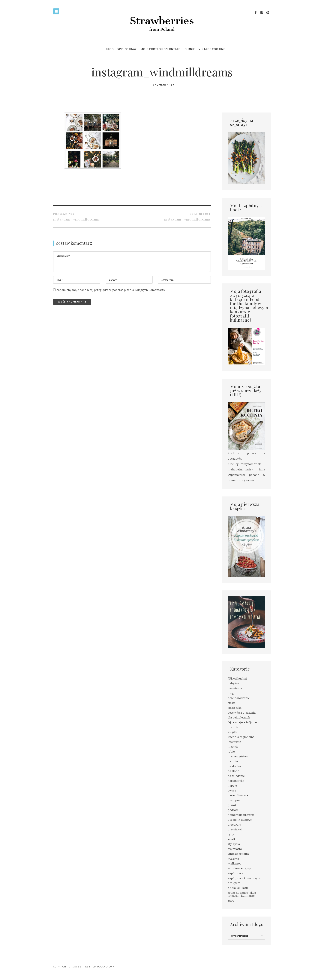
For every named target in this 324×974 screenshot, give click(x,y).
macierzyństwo (238, 757)
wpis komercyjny (239, 869)
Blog (110, 49)
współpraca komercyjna (244, 878)
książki (232, 732)
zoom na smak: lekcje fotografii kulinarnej (242, 894)
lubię (231, 752)
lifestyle (233, 747)
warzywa (233, 859)
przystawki (235, 830)
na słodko (234, 766)
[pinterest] (268, 12)
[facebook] (256, 12)
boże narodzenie (239, 698)
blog (231, 693)
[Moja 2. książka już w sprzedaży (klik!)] (246, 426)
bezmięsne (235, 688)
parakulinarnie (238, 796)
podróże (233, 810)
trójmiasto (235, 849)
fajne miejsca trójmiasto (244, 723)
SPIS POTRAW (127, 49)
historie (233, 727)
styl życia (234, 844)
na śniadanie (236, 776)
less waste (234, 742)
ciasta (232, 703)
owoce (232, 791)
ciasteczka (235, 708)
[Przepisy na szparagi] (246, 158)
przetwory (234, 825)
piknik (232, 805)
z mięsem (234, 883)
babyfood (234, 684)
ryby (231, 834)
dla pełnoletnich (239, 718)
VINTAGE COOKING (212, 49)
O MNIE (189, 49)
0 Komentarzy (163, 84)
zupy (231, 901)
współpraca (235, 873)
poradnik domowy (240, 820)
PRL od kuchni (237, 679)
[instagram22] (262, 12)
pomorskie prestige (241, 815)
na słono (233, 771)
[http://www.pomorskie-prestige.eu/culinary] (246, 622)
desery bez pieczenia (242, 713)
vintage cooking (239, 854)
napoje (232, 786)
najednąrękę (236, 781)
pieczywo (234, 800)
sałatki (232, 839)
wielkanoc (234, 864)
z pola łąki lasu (238, 888)
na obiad (233, 761)
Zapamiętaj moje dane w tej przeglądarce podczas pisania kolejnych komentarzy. (111, 290)
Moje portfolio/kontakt (161, 49)
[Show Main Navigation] (56, 11)
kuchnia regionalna (241, 737)
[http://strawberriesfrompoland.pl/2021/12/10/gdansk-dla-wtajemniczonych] (246, 244)
